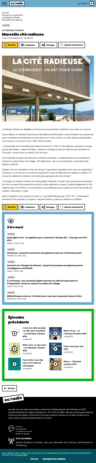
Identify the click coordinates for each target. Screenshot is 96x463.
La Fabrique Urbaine (11, 17)
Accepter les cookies (54, 459)
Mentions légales (23, 434)
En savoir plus (21, 455)
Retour (11, 388)
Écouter (12, 45)
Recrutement (21, 429)
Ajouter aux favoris (73, 45)
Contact (19, 426)
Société (6, 25)
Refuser (34, 459)
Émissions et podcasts (12, 15)
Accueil (5, 12)
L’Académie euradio (24, 431)
